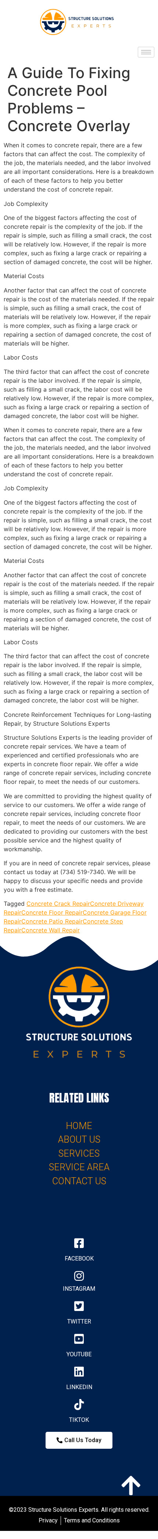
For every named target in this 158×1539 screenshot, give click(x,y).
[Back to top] (130, 1484)
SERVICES (79, 1153)
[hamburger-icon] (146, 52)
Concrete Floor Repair (52, 912)
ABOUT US (79, 1139)
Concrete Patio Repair (52, 921)
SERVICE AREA (79, 1167)
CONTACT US (79, 1181)
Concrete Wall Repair (50, 930)
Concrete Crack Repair (58, 903)
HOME (79, 1126)
